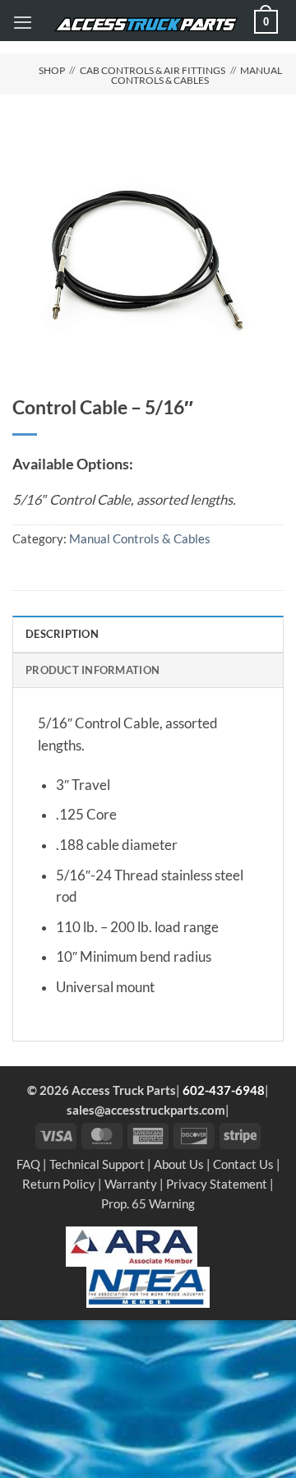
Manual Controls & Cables (196, 75)
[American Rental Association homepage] (131, 1244)
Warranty (130, 1183)
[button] (22, 22)
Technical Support (97, 1164)
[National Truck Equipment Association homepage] (148, 1285)
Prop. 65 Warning (148, 1203)
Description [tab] (62, 633)
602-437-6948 (224, 1090)
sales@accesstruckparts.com (146, 1109)
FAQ (28, 1164)
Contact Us (243, 1164)
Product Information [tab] (92, 670)
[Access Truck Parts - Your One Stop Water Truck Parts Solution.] (145, 24)
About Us (179, 1164)
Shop (52, 70)
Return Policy (58, 1183)
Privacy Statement (216, 1183)
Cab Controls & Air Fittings (152, 70)
